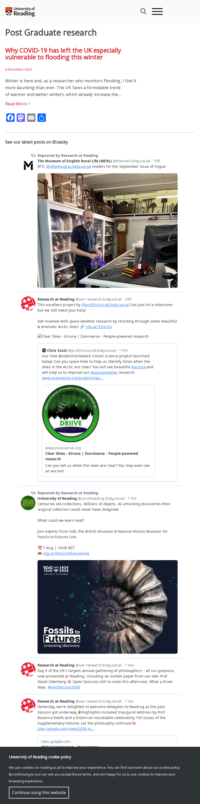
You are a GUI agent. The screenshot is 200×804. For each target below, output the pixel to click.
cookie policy (169, 767)
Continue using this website (39, 792)
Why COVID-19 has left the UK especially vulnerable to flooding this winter (63, 53)
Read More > (17, 104)
